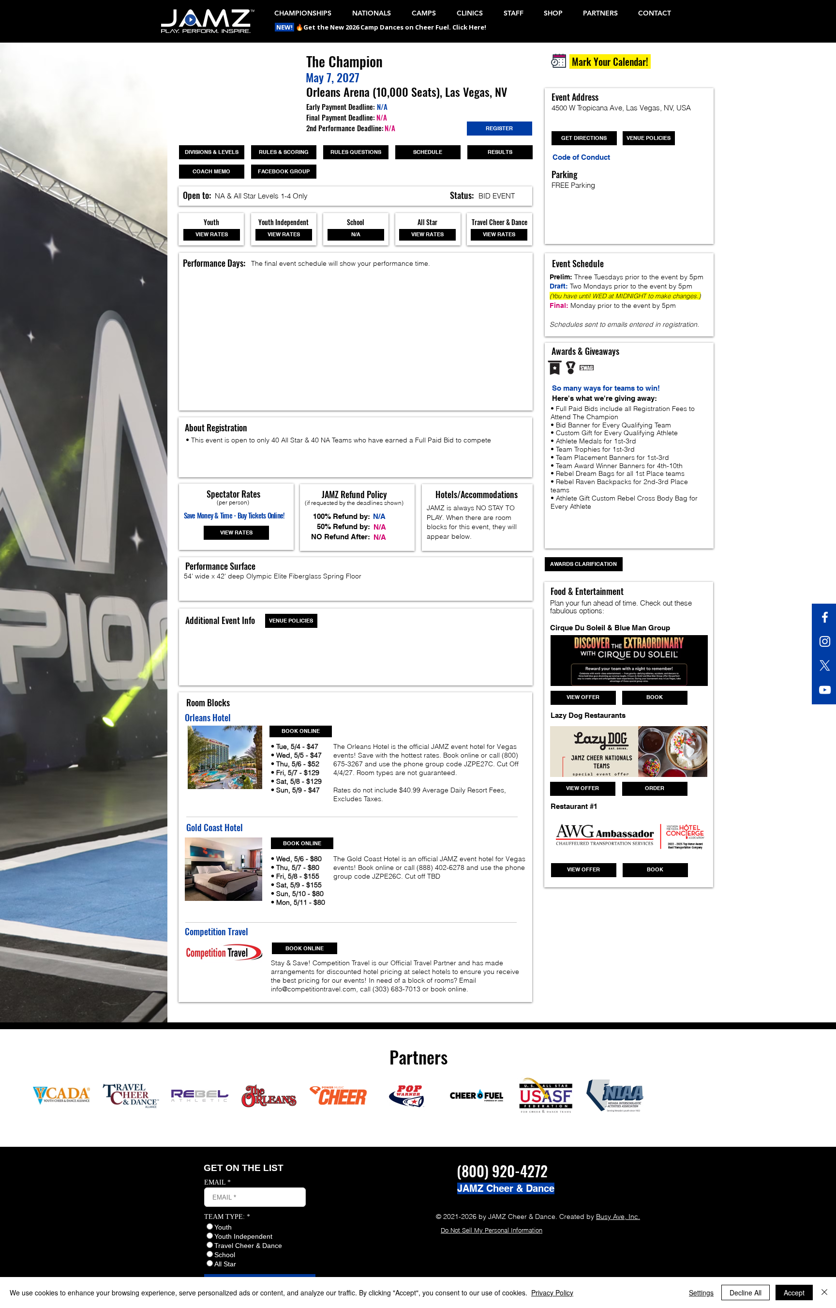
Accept (794, 1292)
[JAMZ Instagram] (825, 641)
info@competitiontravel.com (313, 989)
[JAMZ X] (825, 665)
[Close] (824, 1292)
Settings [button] (701, 1292)
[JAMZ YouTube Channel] (825, 690)
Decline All (745, 1292)
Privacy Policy (552, 1292)
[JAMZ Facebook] (825, 617)
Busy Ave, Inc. (618, 1216)
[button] (285, 27)
